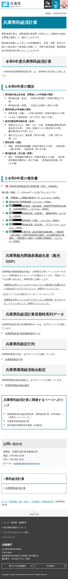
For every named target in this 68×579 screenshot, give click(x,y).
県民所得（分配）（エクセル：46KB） (41, 220)
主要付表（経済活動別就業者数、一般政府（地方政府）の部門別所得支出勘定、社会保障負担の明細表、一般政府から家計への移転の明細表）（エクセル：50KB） (36, 237)
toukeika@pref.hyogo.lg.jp (27, 463)
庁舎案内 (50, 566)
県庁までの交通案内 (17, 566)
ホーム (4, 501)
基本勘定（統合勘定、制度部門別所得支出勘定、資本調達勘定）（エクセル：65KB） (37, 207)
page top (34, 514)
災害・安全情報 (64, 6)
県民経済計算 (14, 479)
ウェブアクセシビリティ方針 (15, 532)
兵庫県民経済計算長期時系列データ (22, 333)
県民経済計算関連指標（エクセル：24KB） (30, 202)
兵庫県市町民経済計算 (18, 421)
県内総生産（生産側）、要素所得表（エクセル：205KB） (37, 215)
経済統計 (36, 501)
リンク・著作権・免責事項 (14, 522)
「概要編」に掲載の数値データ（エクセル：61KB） (35, 197)
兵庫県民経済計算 (15, 488)
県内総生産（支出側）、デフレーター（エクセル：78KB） (37, 226)
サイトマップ (9, 537)
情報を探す (56, 6)
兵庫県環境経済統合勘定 (17, 385)
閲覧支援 (48, 6)
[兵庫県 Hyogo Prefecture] (11, 4)
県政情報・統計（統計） (19, 501)
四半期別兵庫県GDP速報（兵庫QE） (25, 425)
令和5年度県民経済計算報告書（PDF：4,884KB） (34, 186)
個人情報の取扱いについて (14, 527)
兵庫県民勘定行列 (14, 359)
